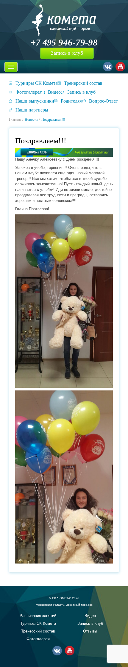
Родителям (71, 100)
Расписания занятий (38, 615)
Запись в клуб (67, 53)
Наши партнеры (31, 109)
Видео (54, 92)
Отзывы (90, 631)
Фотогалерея (28, 92)
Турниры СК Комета (36, 83)
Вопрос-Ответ (103, 100)
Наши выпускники (34, 100)
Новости (31, 119)
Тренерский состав (83, 83)
